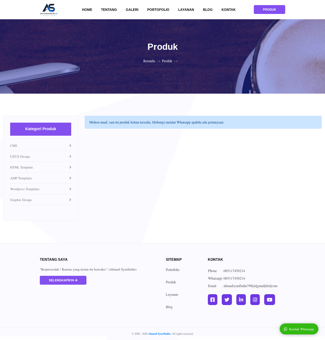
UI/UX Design (20, 156)
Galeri (135, 10)
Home (90, 10)
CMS (13, 145)
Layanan (186, 10)
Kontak (229, 10)
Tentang (111, 10)
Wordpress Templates (25, 189)
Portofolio (158, 10)
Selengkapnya (62, 280)
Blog (208, 10)
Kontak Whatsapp (301, 329)
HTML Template (21, 167)
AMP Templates (21, 178)
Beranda (149, 60)
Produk (167, 60)
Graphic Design (21, 199)
